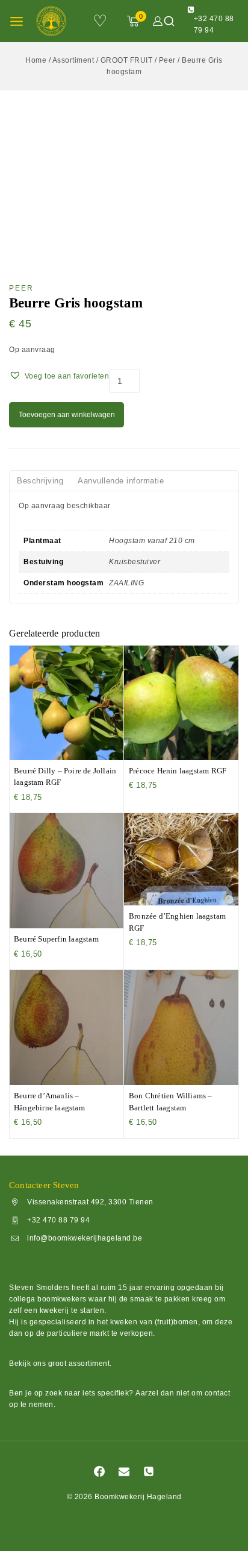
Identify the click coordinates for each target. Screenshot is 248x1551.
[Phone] (149, 1471)
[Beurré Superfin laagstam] (66, 870)
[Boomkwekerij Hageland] (54, 21)
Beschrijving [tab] (40, 480)
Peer (21, 288)
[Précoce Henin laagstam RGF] (181, 702)
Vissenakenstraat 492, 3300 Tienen (90, 1202)
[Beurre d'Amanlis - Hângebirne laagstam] (66, 1027)
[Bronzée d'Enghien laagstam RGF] (181, 859)
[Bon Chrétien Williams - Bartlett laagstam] (181, 1027)
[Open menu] (16, 21)
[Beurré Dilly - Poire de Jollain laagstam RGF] (66, 702)
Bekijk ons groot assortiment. (60, 1363)
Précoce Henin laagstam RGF (177, 770)
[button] (59, 375)
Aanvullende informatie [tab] (121, 480)
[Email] (124, 1471)
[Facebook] (99, 1471)
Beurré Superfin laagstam (56, 938)
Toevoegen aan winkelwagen (67, 415)
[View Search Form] (169, 21)
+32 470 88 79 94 (58, 1220)
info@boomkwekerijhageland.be (84, 1238)
